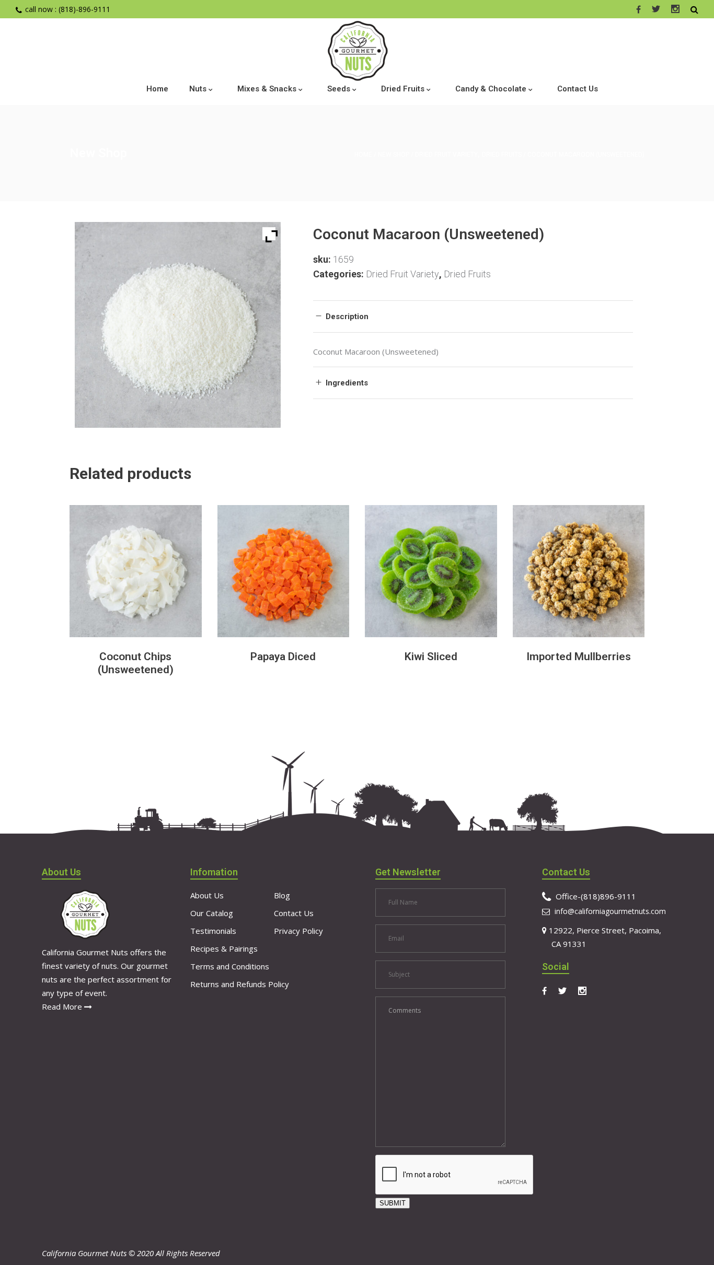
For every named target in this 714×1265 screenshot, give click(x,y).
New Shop (393, 154)
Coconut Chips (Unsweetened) (136, 663)
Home (363, 154)
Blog (282, 895)
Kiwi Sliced (431, 656)
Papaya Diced (283, 656)
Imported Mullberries (578, 656)
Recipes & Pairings (224, 948)
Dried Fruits (502, 154)
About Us (207, 895)
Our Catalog (211, 913)
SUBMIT (392, 1203)
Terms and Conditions (229, 966)
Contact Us (294, 913)
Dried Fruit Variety (446, 154)
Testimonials (213, 931)
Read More (63, 1006)
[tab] (473, 316)
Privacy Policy (298, 931)
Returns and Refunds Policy (239, 984)
